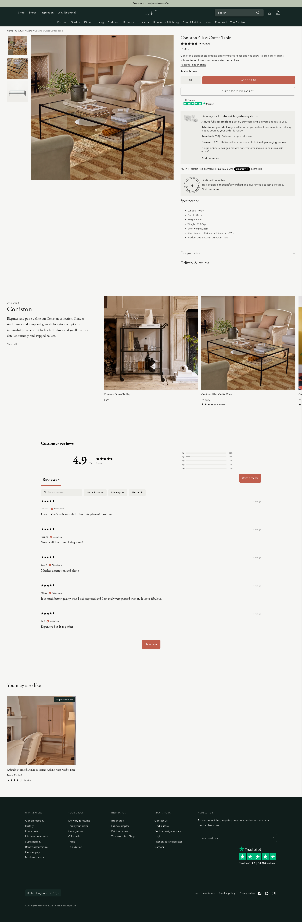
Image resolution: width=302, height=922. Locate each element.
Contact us (161, 820)
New (208, 22)
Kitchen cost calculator (168, 841)
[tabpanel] (151, 570)
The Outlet (75, 846)
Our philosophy (34, 820)
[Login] (269, 12)
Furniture (19, 30)
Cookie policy (227, 893)
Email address (208, 833)
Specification (190, 201)
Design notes (190, 253)
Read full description (193, 64)
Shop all (12, 344)
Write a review (250, 477)
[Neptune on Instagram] (273, 894)
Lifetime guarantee (36, 836)
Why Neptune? (67, 12)
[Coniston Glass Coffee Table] (248, 343)
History (29, 825)
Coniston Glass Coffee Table (216, 394)
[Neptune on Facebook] (259, 894)
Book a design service (167, 831)
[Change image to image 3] (17, 91)
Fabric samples (120, 825)
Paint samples (119, 831)
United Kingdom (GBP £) (42, 893)
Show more (151, 644)
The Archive (237, 22)
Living (100, 22)
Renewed (221, 22)
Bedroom (113, 22)
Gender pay (32, 852)
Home (10, 30)
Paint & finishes (192, 22)
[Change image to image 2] (17, 68)
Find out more (210, 158)
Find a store (161, 825)
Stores (33, 12)
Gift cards (74, 836)
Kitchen (62, 22)
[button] (207, 453)
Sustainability (33, 841)
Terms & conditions (204, 893)
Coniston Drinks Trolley (117, 394)
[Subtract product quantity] (197, 80)
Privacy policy (247, 893)
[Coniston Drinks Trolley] (151, 343)
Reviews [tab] (51, 479)
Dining (88, 22)
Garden (75, 22)
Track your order (78, 825)
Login (157, 836)
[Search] (258, 12)
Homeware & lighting (166, 22)
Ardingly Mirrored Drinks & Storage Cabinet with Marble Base (41, 770)
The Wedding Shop (123, 836)
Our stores (31, 831)
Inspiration (47, 12)
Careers (159, 846)
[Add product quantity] (184, 80)
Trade (71, 841)
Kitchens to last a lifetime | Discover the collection (151, 3)
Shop (21, 12)
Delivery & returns (195, 262)
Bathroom (129, 22)
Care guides (75, 831)
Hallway (144, 22)
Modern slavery (34, 857)
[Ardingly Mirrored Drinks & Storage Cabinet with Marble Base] (41, 730)
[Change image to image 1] (17, 45)
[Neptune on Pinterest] (266, 894)
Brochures (117, 820)
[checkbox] (137, 492)
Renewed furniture (36, 846)
